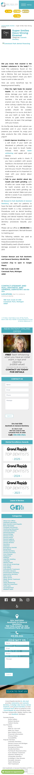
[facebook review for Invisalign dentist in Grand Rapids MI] (18, 509)
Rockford (15, 714)
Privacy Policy (12, 736)
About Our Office (9, 521)
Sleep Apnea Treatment (11, 579)
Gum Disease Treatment (16, 753)
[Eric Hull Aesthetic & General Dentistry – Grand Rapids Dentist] (9, 4)
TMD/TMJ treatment (10, 584)
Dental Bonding (8, 532)
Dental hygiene (8, 539)
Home (10, 727)
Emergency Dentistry (15, 747)
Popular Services (9, 740)
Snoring (6, 581)
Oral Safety (7, 567)
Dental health (8, 537)
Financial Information (15, 734)
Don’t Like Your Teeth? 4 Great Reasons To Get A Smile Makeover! (17, 320)
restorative (15, 703)
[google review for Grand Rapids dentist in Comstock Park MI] (13, 509)
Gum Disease (7, 554)
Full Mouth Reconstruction (17, 751)
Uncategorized (8, 587)
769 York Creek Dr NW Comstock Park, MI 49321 (17, 627)
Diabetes (6, 546)
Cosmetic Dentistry (10, 531)
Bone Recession (8, 526)
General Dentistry (9, 552)
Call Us (9, 11)
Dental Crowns (8, 536)
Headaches (7, 556)
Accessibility (12, 738)
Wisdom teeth (8, 589)
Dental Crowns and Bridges (17, 743)
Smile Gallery (12, 719)
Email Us (26, 11)
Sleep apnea (7, 577)
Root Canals (7, 576)
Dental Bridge (8, 534)
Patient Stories (13, 723)
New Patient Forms (14, 732)
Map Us (18, 16)
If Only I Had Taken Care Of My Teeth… (16, 318)
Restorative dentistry (10, 574)
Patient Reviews (13, 721)
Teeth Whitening (9, 582)
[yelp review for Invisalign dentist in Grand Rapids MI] (22, 509)
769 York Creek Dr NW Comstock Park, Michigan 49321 (13, 301)
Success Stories (8, 717)
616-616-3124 (19, 435)
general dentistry (19, 707)
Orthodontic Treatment (11, 569)
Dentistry (6, 544)
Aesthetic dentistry (10, 522)
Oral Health (7, 566)
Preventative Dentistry (11, 572)
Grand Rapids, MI (9, 710)
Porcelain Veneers (9, 571)
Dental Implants (9, 541)
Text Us (18, 11)
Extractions (7, 549)
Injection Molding (9, 559)
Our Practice (7, 725)
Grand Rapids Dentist (7, 25)
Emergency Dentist (10, 547)
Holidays (6, 557)
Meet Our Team (13, 730)
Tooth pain (7, 586)
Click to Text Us (17, 691)
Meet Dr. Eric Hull (14, 728)
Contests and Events (10, 527)
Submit (9, 416)
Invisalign (6, 561)
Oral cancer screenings (11, 564)
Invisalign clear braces (18, 705)
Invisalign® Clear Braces (16, 758)
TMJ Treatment (13, 764)
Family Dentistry (9, 551)
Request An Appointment (14, 772)
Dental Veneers (8, 542)
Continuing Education (11, 529)
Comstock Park (8, 708)
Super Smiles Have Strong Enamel (20, 33)
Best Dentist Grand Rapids (12, 524)
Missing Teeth (8, 562)
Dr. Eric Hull (24, 701)
